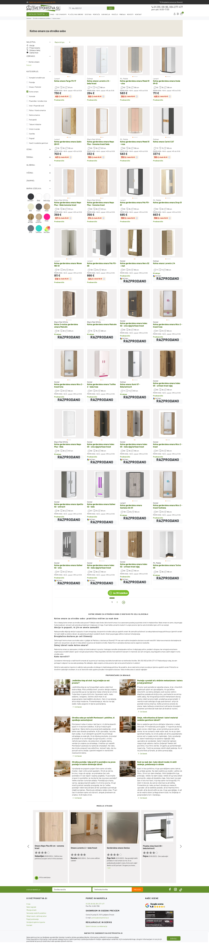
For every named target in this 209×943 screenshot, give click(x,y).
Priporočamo (34, 48)
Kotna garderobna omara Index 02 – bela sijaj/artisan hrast (100, 566)
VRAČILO (115, 14)
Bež (30, 210)
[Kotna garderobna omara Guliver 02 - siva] (69, 544)
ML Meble (124, 78)
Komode (32, 96)
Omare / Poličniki (35, 87)
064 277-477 (176, 6)
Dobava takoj (34, 50)
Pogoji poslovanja (32, 919)
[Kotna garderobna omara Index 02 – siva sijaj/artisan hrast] (134, 303)
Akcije (31, 45)
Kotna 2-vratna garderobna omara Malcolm (66, 325)
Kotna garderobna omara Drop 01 (167, 202)
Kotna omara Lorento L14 (164, 263)
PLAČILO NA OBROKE (75, 14)
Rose (46, 220)
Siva (30, 232)
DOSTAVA (88, 14)
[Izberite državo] (178, 14)
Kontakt (29, 925)
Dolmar (90, 78)
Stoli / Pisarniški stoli (36, 106)
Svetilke (32, 134)
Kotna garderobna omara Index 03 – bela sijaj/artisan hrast (133, 445)
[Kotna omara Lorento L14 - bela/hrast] (101, 60)
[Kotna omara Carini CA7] (167, 121)
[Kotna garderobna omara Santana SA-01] (134, 484)
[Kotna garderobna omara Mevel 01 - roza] (134, 121)
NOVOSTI (130, 14)
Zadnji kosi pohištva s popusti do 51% (42, 2)
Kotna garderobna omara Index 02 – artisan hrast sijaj (133, 565)
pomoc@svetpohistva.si (100, 918)
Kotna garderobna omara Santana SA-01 (131, 506)
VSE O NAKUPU (61, 14)
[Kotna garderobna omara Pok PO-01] (134, 182)
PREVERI (137, 890)
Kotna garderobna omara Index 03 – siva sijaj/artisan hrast (100, 445)
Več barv (47, 232)
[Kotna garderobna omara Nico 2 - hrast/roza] (167, 303)
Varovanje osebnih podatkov (36, 913)
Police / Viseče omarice (37, 110)
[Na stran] (123, 602)
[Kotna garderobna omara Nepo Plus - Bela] (69, 423)
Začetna (28, 18)
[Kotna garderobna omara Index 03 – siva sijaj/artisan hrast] (101, 423)
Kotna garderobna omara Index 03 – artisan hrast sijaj (166, 384)
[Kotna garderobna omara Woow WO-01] (69, 242)
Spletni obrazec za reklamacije (96, 926)
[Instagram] (175, 889)
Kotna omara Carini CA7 (163, 141)
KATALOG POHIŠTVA (37, 14)
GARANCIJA (105, 14)
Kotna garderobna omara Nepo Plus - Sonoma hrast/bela (100, 142)
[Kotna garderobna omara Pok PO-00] (101, 242)
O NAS (52, 14)
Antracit (30, 200)
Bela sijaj (46, 200)
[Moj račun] (174, 14)
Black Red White (94, 139)
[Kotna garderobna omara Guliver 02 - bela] (101, 484)
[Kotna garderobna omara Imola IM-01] (167, 60)
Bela (38, 200)
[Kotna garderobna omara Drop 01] (167, 182)
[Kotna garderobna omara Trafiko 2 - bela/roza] (101, 363)
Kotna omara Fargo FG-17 (65, 81)
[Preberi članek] (62, 687)
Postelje (32, 82)
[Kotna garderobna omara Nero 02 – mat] (134, 242)
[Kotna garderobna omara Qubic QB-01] (69, 121)
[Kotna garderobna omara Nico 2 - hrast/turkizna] (167, 484)
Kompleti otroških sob (37, 78)
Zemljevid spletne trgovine (35, 922)
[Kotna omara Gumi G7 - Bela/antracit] (134, 363)
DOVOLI (173, 938)
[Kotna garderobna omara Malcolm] (101, 303)
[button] (58, 60)
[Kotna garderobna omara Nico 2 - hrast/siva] (69, 363)
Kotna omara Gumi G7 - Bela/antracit (130, 385)
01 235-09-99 (161, 6)
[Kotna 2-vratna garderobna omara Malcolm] (69, 303)
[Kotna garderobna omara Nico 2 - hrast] (167, 423)
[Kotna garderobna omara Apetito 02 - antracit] (69, 484)
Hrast (47, 210)
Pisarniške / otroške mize (38, 101)
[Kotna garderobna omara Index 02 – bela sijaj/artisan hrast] (101, 544)
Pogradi (32, 138)
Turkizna (38, 232)
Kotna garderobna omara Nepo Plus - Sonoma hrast (100, 203)
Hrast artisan (30, 221)
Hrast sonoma (38, 221)
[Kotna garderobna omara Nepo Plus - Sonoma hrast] (101, 182)
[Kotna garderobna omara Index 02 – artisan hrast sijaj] (134, 544)
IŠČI (110, 8)
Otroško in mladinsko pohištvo (42, 18)
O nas (28, 904)
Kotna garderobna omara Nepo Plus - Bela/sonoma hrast (67, 203)
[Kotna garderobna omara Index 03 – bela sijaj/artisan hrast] (134, 423)
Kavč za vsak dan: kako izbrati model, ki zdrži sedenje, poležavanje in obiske (157, 763)
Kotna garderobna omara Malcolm (102, 324)
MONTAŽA (96, 14)
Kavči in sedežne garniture (38, 143)
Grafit (38, 210)
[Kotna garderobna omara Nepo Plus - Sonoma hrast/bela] (101, 121)
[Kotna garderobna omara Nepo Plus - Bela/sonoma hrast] (69, 182)
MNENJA (123, 14)
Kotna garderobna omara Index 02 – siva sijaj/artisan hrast (133, 324)
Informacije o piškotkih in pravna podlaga (104, 937)
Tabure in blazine (35, 124)
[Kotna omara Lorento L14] (167, 242)
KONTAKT (138, 14)
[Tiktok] (181, 889)
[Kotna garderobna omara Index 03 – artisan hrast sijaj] (167, 363)
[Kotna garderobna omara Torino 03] (167, 544)
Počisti (28, 65)
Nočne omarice (34, 115)
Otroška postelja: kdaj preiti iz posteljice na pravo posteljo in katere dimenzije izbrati (93, 763)
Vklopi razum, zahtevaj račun (36, 916)
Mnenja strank (31, 910)
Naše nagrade (31, 907)
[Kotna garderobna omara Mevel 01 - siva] (134, 60)
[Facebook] (170, 889)
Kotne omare (34, 62)
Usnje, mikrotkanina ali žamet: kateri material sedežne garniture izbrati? (157, 718)
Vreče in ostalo (34, 129)
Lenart (57, 78)
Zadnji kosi (33, 52)
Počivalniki (33, 120)
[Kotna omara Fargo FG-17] (69, 60)
